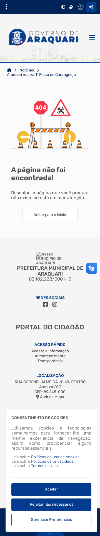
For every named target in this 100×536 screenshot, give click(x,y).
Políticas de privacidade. (52, 461)
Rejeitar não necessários (51, 504)
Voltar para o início (50, 214)
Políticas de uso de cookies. (55, 457)
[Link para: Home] (9, 70)
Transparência (50, 361)
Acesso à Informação (50, 351)
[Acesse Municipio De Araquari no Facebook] (45, 304)
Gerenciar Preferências (51, 519)
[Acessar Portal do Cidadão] (43, 38)
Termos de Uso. (45, 465)
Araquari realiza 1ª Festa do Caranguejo (41, 75)
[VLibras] (71, 7)
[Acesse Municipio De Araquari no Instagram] (54, 304)
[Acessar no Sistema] (91, 7)
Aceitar (51, 489)
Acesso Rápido (50, 344)
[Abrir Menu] (92, 38)
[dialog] (51, 471)
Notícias (26, 70)
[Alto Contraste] (63, 7)
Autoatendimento (50, 356)
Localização (50, 375)
